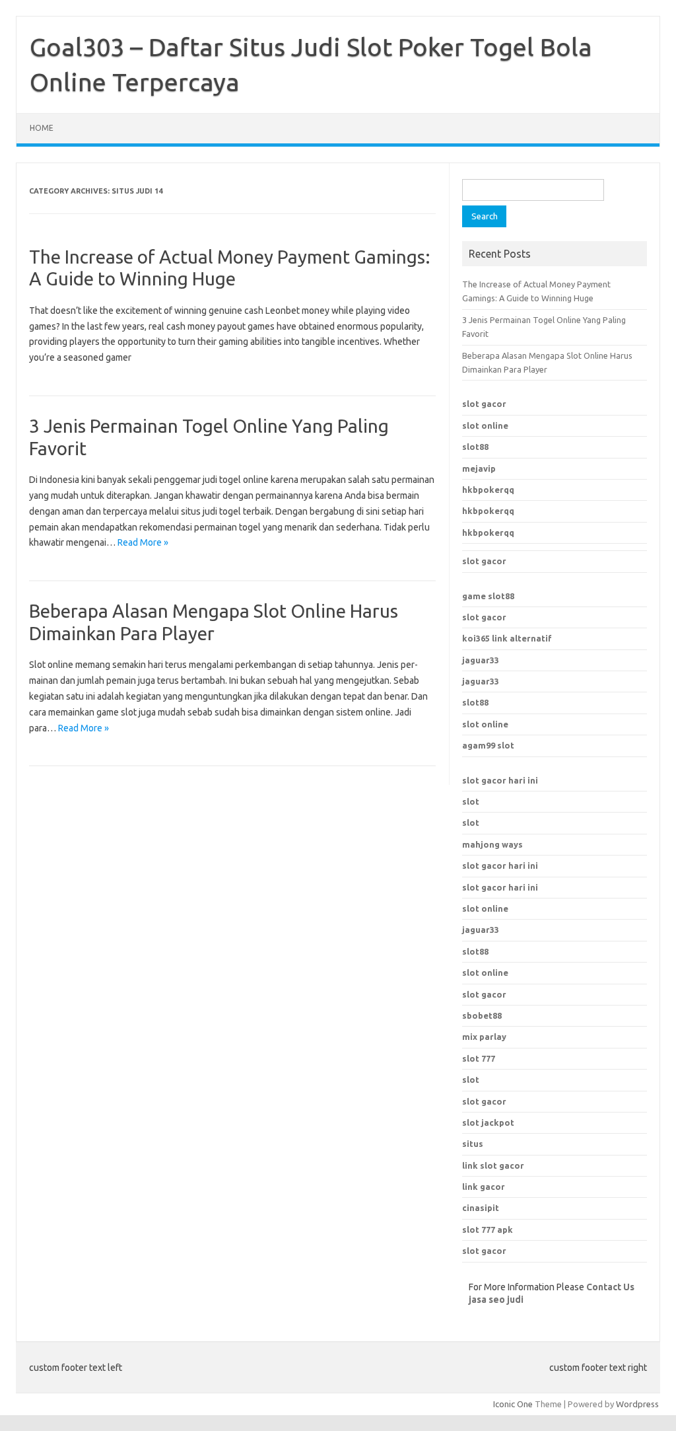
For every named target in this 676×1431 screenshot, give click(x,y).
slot (470, 801)
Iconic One (513, 1404)
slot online (485, 425)
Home (41, 128)
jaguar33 (480, 660)
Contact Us (610, 1287)
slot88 (475, 446)
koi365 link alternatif (507, 638)
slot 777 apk (487, 1229)
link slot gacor (493, 1165)
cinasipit (480, 1207)
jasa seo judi (496, 1299)
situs (472, 1143)
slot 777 (478, 1058)
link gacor (483, 1186)
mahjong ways (492, 844)
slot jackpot (488, 1122)
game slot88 (488, 596)
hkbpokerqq (488, 489)
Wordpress (637, 1404)
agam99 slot (488, 745)
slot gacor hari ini (500, 780)
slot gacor (484, 403)
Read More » (143, 542)
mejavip (479, 468)
